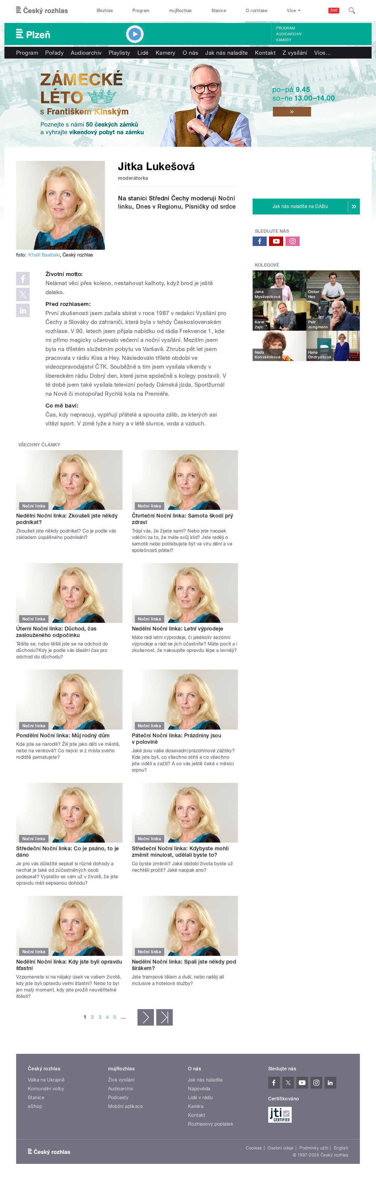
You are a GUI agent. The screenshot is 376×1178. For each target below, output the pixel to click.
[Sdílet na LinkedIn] (23, 310)
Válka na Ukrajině (46, 1080)
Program (140, 10)
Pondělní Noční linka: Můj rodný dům (63, 735)
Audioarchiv (288, 34)
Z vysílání (295, 52)
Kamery (283, 40)
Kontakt (265, 52)
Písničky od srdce (210, 206)
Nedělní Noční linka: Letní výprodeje (177, 628)
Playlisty (119, 52)
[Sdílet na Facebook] (23, 278)
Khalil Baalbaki (44, 255)
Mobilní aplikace (125, 1106)
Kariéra (195, 1106)
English (341, 1148)
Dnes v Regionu (159, 206)
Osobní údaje (281, 1148)
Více (322, 52)
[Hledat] (352, 10)
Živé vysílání (121, 1080)
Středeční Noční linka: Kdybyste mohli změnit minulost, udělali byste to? (180, 851)
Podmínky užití (313, 1148)
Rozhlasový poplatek (210, 1124)
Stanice (219, 10)
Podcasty (118, 1097)
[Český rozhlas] (42, 10)
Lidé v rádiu (200, 1097)
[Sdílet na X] (23, 294)
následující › (145, 1017)
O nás (190, 52)
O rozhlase (256, 10)
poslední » (164, 1017)
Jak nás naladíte (226, 52)
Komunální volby (46, 1089)
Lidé (143, 52)
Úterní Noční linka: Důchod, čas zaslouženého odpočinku (56, 631)
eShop (35, 1106)
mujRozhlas (180, 10)
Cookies (254, 1148)
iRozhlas (105, 10)
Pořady (54, 52)
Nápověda (199, 1089)
